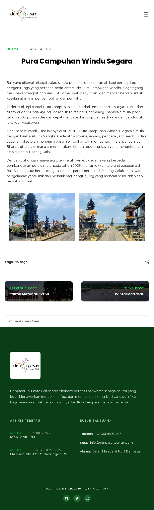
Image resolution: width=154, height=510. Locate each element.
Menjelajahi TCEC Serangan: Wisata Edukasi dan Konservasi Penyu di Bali (40, 454)
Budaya (12, 49)
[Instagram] (87, 498)
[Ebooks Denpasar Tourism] (22, 13)
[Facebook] (66, 498)
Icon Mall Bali (22, 437)
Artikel (15, 433)
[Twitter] (76, 498)
